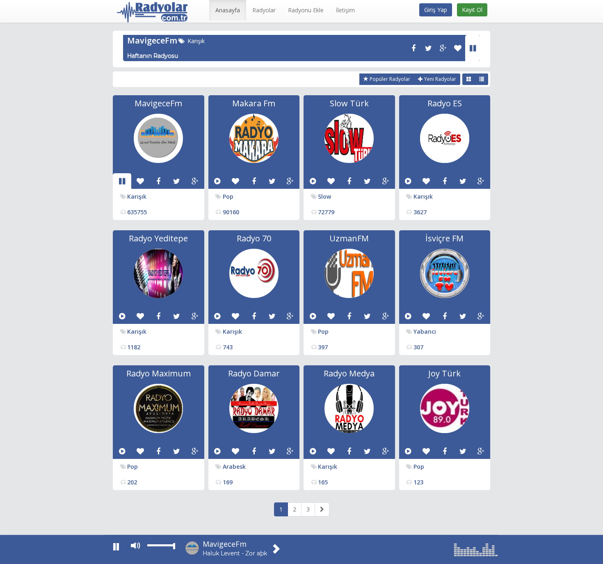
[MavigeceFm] (158, 138)
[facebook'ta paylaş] (413, 48)
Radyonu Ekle (306, 10)
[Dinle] (472, 48)
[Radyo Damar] (254, 408)
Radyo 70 (254, 238)
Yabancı (424, 331)
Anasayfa (227, 10)
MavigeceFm (152, 40)
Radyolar (264, 10)
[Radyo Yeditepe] (158, 273)
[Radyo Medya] (349, 408)
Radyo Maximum (158, 373)
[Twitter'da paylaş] (428, 48)
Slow (324, 196)
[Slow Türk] (349, 138)
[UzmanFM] (349, 273)
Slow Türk (349, 103)
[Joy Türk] (444, 408)
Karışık (196, 41)
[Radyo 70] (254, 273)
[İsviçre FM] (444, 273)
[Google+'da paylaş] (443, 48)
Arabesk (234, 466)
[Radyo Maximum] (158, 408)
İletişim (345, 10)
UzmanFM (349, 238)
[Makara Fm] (254, 138)
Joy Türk (444, 373)
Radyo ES (444, 103)
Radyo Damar (254, 373)
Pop (228, 196)
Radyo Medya (349, 373)
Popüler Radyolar (389, 79)
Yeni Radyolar (439, 79)
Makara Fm (253, 103)
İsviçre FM (444, 238)
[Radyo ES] (444, 138)
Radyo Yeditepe (158, 238)
